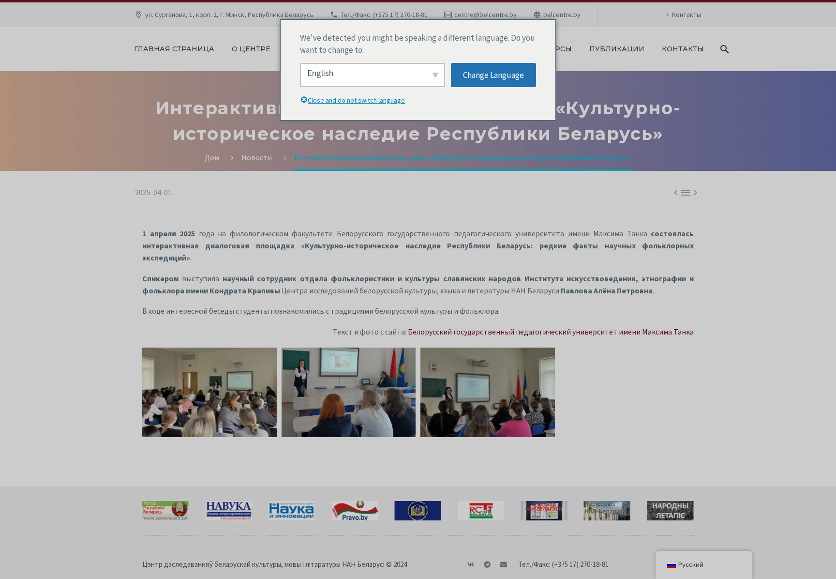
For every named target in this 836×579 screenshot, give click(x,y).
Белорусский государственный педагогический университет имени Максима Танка (551, 331)
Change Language (493, 75)
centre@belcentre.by (485, 14)
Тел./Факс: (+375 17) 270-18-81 (384, 14)
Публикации (616, 49)
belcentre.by (562, 14)
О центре (251, 49)
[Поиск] (723, 49)
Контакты (686, 14)
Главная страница (174, 49)
